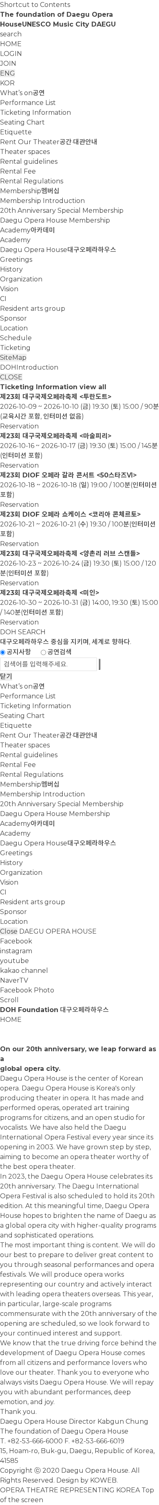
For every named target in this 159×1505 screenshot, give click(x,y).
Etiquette (16, 132)
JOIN (8, 63)
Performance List (28, 103)
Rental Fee (18, 171)
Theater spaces (25, 152)
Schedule (16, 338)
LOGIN (11, 54)
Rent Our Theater (48, 142)
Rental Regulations (31, 181)
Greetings (16, 259)
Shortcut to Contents (35, 5)
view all (93, 387)
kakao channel (24, 970)
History (11, 269)
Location (14, 328)
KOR (7, 83)
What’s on (22, 93)
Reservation (19, 426)
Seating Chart (22, 122)
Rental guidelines (28, 161)
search (11, 34)
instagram (16, 951)
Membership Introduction (42, 201)
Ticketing (15, 348)
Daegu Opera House (58, 250)
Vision (9, 289)
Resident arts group (32, 308)
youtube (14, 961)
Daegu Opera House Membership (55, 220)
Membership (30, 191)
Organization (21, 279)
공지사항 (19, 652)
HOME (11, 44)
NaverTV (14, 980)
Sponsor (13, 318)
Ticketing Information (35, 112)
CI (3, 299)
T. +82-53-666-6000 (31, 1441)
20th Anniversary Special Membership (62, 210)
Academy (27, 230)
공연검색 (59, 652)
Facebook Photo (27, 990)
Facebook (16, 941)
